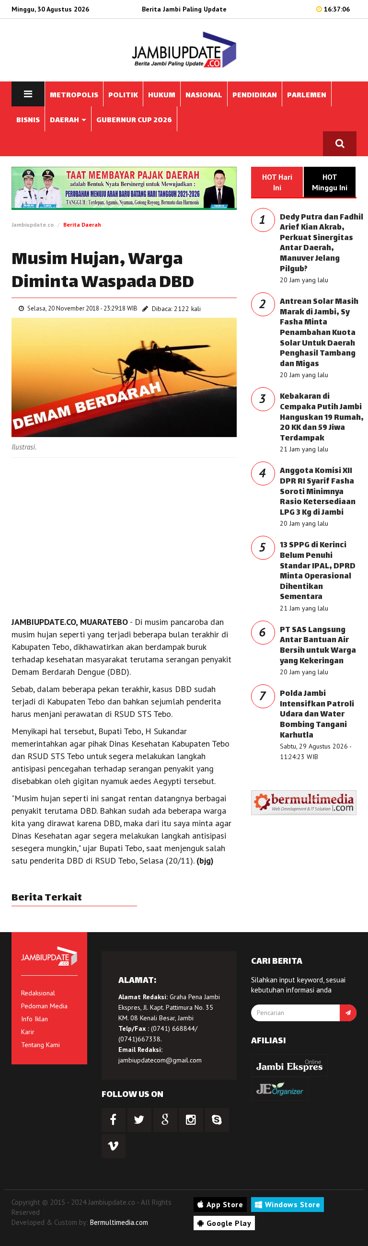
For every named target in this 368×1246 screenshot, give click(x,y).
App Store (225, 1204)
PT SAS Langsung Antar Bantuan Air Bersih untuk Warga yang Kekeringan (318, 646)
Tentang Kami (40, 1044)
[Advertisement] (124, 534)
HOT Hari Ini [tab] (277, 182)
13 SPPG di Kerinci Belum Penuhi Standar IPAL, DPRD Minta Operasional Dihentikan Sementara (318, 571)
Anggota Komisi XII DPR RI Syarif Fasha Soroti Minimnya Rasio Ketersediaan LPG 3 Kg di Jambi (318, 491)
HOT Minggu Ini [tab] (329, 182)
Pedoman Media (44, 1006)
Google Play (229, 1223)
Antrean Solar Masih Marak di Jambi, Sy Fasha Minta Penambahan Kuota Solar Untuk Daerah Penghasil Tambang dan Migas (319, 333)
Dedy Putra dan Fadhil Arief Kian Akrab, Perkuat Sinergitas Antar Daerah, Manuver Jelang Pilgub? (321, 244)
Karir (27, 1031)
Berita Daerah (82, 224)
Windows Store (293, 1204)
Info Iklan (34, 1019)
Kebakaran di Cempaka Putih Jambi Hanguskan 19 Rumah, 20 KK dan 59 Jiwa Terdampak (322, 417)
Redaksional (38, 993)
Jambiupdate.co (33, 224)
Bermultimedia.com (119, 1222)
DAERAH (65, 120)
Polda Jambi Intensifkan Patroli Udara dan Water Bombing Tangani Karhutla (317, 714)
